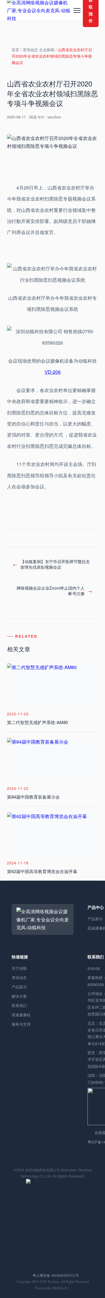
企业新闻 (46, 49)
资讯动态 (30, 49)
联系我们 (19, 1005)
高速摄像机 (21, 1014)
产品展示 (19, 987)
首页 (15, 49)
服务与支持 (21, 1024)
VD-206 (53, 371)
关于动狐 (19, 968)
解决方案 (19, 996)
